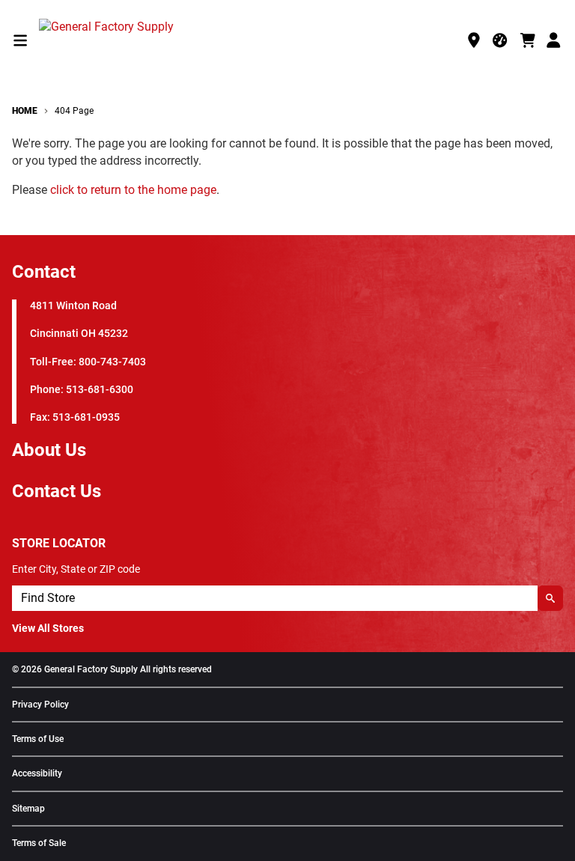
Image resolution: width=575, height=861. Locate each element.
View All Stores (48, 628)
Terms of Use (38, 739)
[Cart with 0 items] (528, 40)
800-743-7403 (112, 362)
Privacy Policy (40, 705)
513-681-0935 (86, 417)
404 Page (74, 111)
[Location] (474, 40)
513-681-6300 (99, 389)
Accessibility (37, 774)
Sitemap (28, 809)
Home (24, 111)
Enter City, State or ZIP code (76, 569)
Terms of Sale (39, 843)
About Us (49, 449)
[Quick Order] (501, 40)
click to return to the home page (133, 190)
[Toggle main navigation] (20, 40)
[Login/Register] (555, 40)
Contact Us (56, 491)
